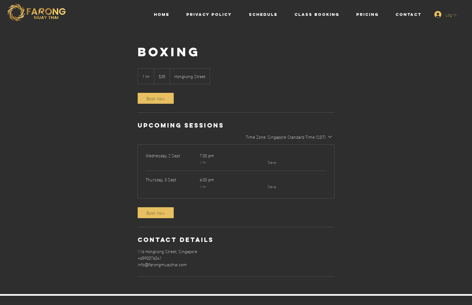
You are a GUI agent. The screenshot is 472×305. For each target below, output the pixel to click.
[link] (156, 98)
